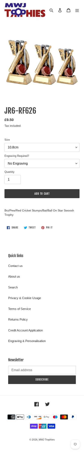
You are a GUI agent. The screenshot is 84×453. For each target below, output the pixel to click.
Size (7, 139)
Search (13, 287)
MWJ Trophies (47, 439)
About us (14, 276)
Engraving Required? (16, 155)
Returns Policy (18, 319)
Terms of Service (19, 309)
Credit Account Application (25, 330)
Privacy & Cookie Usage (24, 298)
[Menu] (77, 10)
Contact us (15, 266)
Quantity (9, 171)
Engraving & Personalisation (27, 341)
